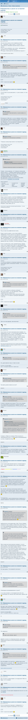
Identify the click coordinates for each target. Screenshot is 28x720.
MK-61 (4, 691)
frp (4, 653)
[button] (19, 14)
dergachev (6, 511)
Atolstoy (5, 357)
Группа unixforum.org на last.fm (6, 668)
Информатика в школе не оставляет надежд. (12, 9)
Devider (5, 136)
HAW (5, 111)
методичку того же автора (13, 178)
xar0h (5, 65)
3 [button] (17, 14)
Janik (5, 624)
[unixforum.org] (14, 1)
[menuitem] (2, 4)
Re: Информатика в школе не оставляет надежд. (13, 39)
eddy (5, 313)
